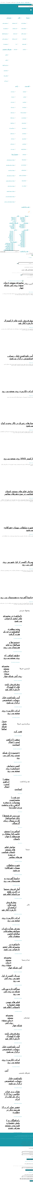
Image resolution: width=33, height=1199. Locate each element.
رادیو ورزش (13, 149)
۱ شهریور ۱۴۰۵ (31, 291)
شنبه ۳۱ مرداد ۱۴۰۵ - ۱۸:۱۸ (18, 898)
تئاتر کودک (15, 33)
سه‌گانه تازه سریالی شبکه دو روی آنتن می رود (11, 991)
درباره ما (22, 2)
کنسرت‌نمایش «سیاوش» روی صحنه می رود (13, 768)
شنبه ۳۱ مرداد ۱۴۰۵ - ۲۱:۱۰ (18, 861)
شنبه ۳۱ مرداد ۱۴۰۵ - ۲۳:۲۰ (18, 706)
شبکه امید (23, 239)
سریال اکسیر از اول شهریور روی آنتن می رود (10, 978)
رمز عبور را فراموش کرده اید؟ (29, 1161)
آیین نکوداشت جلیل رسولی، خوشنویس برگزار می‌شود (20, 357)
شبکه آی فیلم (23, 149)
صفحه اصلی (27, 2)
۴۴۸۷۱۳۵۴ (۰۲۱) (24, 1141)
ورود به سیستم (31, 1172)
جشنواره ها (15, 154)
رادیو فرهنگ (12, 117)
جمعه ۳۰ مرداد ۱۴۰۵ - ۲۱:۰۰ (18, 625)
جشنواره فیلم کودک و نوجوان (9, 201)
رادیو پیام (13, 96)
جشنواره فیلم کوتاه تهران (10, 196)
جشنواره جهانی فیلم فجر (10, 165)
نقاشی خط (6, 75)
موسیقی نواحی (5, 38)
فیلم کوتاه (24, 38)
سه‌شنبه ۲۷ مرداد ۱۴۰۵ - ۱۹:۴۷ (15, 662)
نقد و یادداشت (25, 207)
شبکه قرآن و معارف (22, 175)
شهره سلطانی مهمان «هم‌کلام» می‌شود (12, 867)
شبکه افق (24, 154)
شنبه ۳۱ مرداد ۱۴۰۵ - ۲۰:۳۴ (18, 874)
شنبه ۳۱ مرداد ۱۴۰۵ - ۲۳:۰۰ (16, 717)
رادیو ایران (13, 91)
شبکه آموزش (23, 117)
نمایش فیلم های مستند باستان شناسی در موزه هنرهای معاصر (18, 492)
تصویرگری (13, 228)
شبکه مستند (24, 180)
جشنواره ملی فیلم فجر (11, 159)
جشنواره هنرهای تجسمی (10, 180)
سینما (27, 18)
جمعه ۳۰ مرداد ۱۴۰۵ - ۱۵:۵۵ (18, 1103)
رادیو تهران (13, 102)
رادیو (16, 86)
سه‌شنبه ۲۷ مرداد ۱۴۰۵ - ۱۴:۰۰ (18, 1132)
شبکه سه (24, 102)
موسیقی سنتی (5, 23)
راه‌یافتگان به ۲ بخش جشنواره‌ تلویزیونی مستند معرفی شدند (12, 1124)
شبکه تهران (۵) (23, 112)
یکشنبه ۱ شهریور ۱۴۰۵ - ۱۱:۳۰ (18, 680)
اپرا (16, 44)
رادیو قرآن (13, 138)
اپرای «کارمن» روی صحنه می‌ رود (17, 391)
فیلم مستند (24, 44)
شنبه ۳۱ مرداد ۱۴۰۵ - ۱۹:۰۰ (16, 885)
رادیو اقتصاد (11, 236)
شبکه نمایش (22, 236)
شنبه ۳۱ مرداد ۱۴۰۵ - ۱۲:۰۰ (18, 1011)
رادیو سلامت (12, 133)
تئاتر (19, 18)
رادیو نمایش (12, 112)
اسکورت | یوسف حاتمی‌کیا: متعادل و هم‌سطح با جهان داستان (11, 835)
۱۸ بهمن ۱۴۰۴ (20, 811)
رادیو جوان (13, 107)
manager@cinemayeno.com (25, 1143)
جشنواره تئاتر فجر (11, 170)
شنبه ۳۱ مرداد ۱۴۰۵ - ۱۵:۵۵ (18, 998)
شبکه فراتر (24, 133)
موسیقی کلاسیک (5, 33)
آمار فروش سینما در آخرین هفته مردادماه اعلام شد (11, 891)
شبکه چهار (24, 107)
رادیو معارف (11, 239)
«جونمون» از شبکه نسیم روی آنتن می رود (11, 755)
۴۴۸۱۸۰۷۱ (30, 1141)
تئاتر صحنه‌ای (14, 23)
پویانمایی (24, 49)
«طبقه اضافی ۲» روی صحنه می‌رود (12, 656)
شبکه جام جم (22, 243)
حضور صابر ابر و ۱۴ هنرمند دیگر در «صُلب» (11, 1109)
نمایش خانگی (23, 33)
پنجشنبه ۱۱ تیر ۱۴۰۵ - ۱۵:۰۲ (18, 735)
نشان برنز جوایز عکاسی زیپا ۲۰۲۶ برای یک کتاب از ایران (12, 1095)
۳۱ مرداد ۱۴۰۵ (31, 327)
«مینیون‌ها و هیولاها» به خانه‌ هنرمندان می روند (11, 645)
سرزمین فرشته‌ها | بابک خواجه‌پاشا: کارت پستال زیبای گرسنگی (11, 819)
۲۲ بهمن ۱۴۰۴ (20, 793)
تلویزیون (27, 86)
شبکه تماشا (24, 159)
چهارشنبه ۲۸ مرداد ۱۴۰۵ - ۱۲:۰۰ (18, 638)
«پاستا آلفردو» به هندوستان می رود (16, 597)
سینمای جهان (23, 28)
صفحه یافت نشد (26, 267)
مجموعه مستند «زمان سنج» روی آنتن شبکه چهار (13, 285)
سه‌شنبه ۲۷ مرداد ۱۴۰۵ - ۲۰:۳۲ (17, 651)
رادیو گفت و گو (12, 128)
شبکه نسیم (24, 138)
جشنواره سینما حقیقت (11, 191)
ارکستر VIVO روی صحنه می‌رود (18, 458)
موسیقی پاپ (5, 28)
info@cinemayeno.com (26, 1145)
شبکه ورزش (24, 185)
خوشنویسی (6, 70)
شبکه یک (24, 91)
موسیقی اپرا (5, 44)
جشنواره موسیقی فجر (11, 175)
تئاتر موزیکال (14, 38)
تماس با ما (18, 2)
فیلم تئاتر (15, 49)
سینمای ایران (23, 23)
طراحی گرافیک (5, 65)
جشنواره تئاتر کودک (10, 247)
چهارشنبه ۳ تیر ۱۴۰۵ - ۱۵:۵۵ (18, 761)
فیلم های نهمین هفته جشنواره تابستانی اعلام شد (11, 1004)
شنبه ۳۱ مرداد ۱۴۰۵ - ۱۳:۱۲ (18, 940)
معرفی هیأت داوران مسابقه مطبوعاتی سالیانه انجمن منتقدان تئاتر (11, 932)
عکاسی (6, 54)
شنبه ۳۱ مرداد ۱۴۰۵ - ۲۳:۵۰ (18, 693)
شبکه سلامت (23, 170)
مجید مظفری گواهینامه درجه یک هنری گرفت (11, 631)
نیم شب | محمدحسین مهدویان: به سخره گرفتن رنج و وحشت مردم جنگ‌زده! (12, 802)
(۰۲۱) (28, 1141)
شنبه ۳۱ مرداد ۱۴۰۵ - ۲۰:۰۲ (18, 984)
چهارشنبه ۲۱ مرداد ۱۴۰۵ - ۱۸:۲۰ (18, 775)
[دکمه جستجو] (17, 6)
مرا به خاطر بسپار (28, 1157)
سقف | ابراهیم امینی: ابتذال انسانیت (13, 742)
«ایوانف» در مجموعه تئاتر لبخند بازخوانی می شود (12, 618)
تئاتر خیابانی (14, 28)
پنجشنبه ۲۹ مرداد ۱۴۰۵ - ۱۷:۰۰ (18, 1116)
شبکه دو (24, 96)
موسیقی (8, 18)
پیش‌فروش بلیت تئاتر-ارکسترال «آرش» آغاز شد (18, 321)
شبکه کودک (24, 128)
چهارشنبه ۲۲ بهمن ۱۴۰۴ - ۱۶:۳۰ (17, 748)
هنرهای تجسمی (6, 49)
